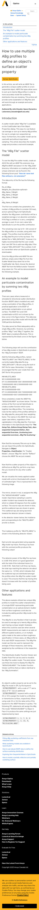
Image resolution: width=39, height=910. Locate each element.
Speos (4, 802)
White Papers (7, 824)
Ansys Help (6, 787)
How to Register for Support (13, 842)
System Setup (21, 15)
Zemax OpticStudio (10, 79)
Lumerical (6, 797)
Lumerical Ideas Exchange (13, 836)
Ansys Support (8, 839)
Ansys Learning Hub (10, 815)
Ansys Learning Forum (11, 834)
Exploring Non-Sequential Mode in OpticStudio (19, 754)
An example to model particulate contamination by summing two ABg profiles (16, 36)
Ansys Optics (16, 10)
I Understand (19, 906)
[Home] (10, 6)
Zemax (5, 800)
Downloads (6, 781)
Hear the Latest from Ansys (13, 863)
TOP (33, 45)
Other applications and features (15, 42)
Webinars (6, 818)
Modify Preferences (20, 900)
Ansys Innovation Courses (12, 813)
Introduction (7, 27)
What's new (7, 784)
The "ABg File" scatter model (14, 30)
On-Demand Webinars (11, 821)
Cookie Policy (22, 895)
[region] (19, 892)
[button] (35, 3)
